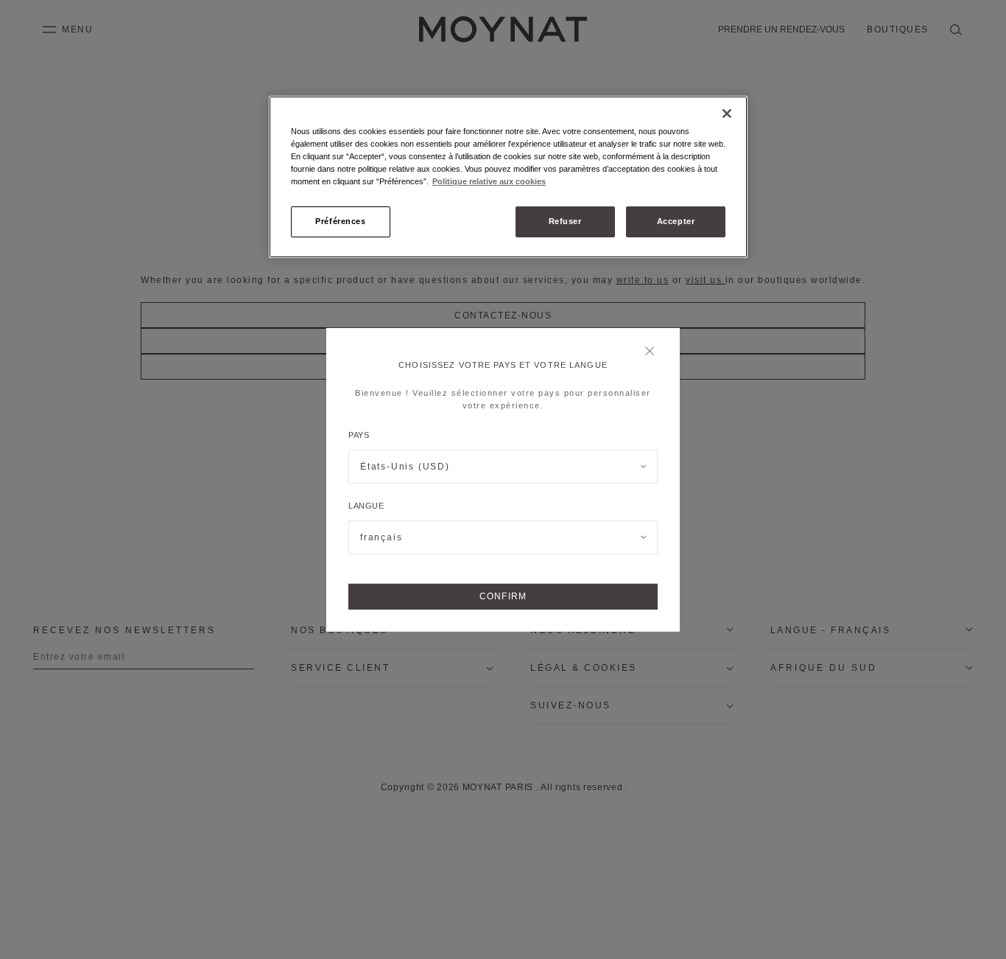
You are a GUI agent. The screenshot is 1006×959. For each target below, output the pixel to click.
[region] (508, 177)
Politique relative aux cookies (489, 181)
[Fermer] (653, 351)
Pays (358, 434)
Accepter (676, 221)
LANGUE (366, 505)
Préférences (340, 221)
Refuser (565, 221)
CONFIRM (503, 596)
